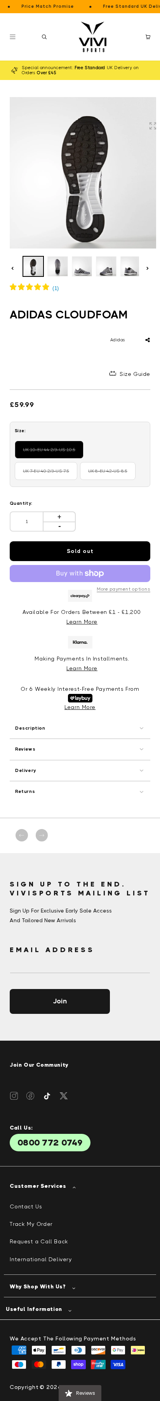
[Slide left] (12, 268)
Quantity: (21, 503)
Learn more (81, 668)
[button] (44, 37)
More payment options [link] (123, 589)
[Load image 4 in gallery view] (106, 266)
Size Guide (135, 374)
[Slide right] (147, 268)
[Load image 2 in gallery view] (57, 266)
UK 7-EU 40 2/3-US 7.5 (50, 474)
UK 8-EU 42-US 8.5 (112, 474)
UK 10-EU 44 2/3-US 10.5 (51, 453)
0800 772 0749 (50, 1142)
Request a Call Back (39, 1241)
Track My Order (31, 1224)
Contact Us (26, 1206)
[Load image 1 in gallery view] (33, 266)
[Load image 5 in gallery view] (130, 266)
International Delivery (41, 1259)
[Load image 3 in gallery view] (82, 266)
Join (60, 1001)
